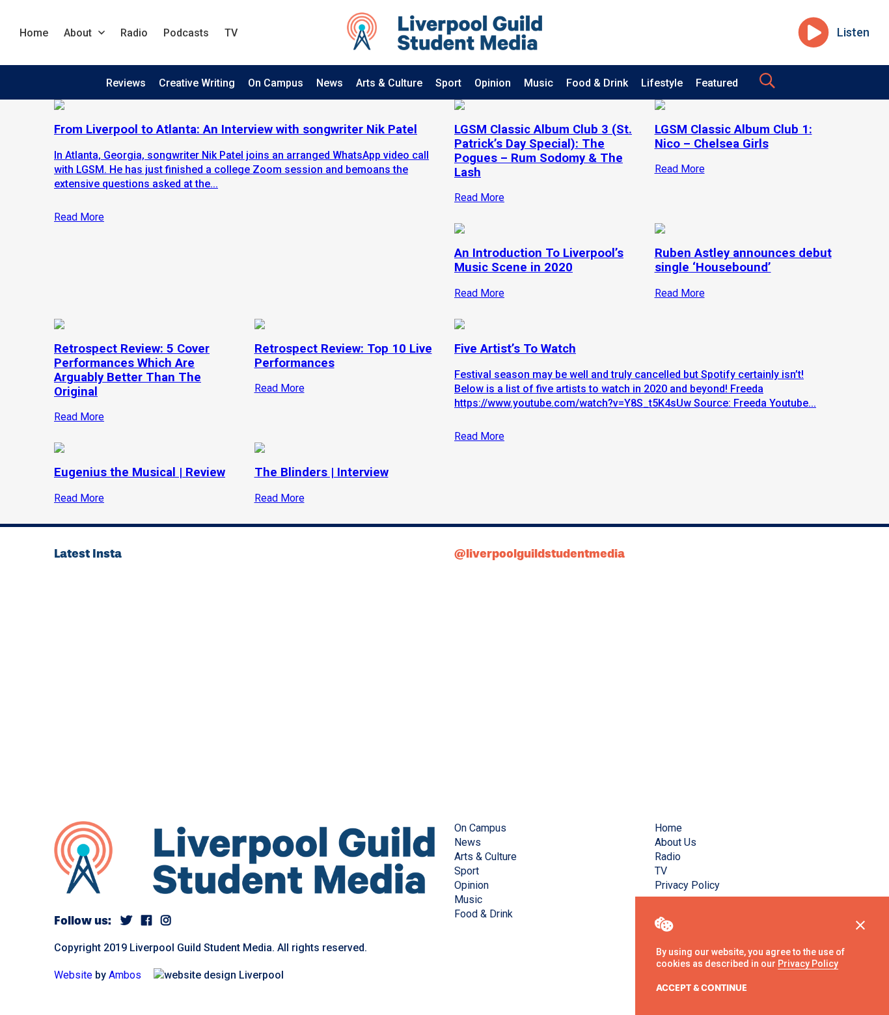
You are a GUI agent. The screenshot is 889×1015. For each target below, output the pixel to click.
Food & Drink (597, 83)
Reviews (126, 83)
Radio (134, 33)
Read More (479, 436)
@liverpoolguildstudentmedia (539, 554)
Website (73, 975)
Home (34, 33)
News (329, 83)
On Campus (275, 83)
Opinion (492, 83)
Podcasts (186, 33)
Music (538, 83)
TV (231, 33)
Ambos (125, 975)
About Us (675, 842)
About (78, 33)
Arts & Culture (389, 83)
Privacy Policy (808, 963)
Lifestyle (662, 83)
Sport (448, 83)
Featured (717, 83)
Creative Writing (197, 83)
